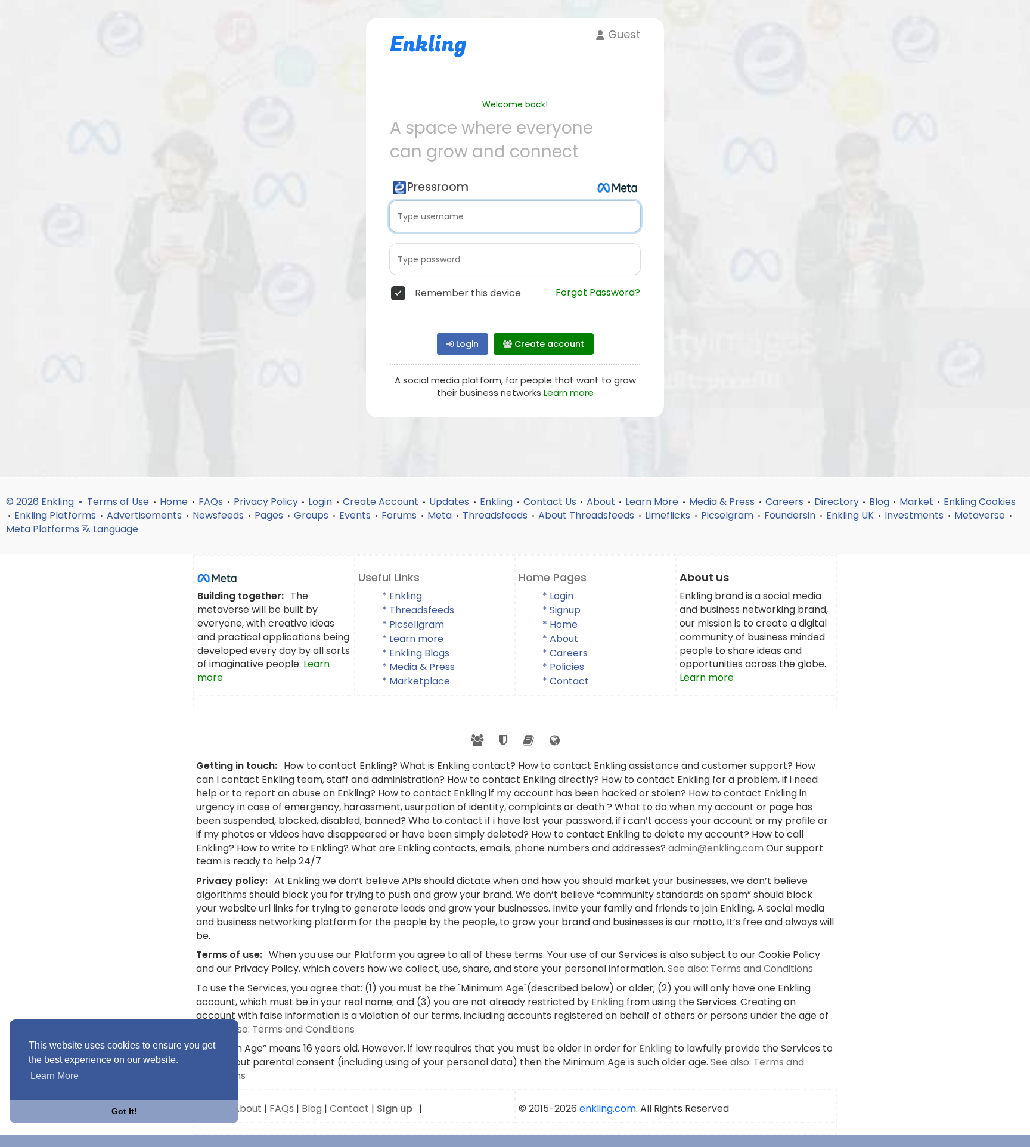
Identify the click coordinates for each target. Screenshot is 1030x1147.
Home (175, 502)
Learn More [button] (54, 1076)
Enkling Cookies (980, 502)
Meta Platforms (44, 529)
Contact (349, 1108)
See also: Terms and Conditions (740, 968)
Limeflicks (669, 515)
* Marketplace (416, 681)
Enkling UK (851, 515)
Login (466, 344)
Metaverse (980, 515)
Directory (836, 502)
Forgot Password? (598, 292)
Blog (879, 502)
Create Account (382, 502)
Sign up (394, 1108)
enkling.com (607, 1108)
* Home (560, 624)
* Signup (561, 610)
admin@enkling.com (717, 848)
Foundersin (791, 515)
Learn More (653, 502)
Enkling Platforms (56, 515)
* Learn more (412, 639)
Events (356, 515)
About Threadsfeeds (587, 515)
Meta (440, 515)
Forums (400, 515)
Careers (785, 502)
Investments (915, 515)
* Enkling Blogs (415, 653)
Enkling (497, 502)
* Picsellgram (413, 624)
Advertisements (145, 515)
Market (916, 502)
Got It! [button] (124, 1111)
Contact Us (549, 502)
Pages (270, 515)
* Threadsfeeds (418, 610)
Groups (312, 515)
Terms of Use (119, 502)
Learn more (569, 392)
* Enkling (402, 596)
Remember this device (468, 293)
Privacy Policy (266, 502)
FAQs (211, 502)
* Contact (565, 681)
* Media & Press (418, 667)
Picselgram (728, 515)
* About (560, 639)
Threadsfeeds (496, 515)
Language (114, 529)
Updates (450, 502)
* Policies (563, 667)
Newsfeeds (219, 515)
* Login (557, 596)
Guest (622, 34)
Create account (548, 344)
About (601, 502)
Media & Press (723, 502)
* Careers (565, 653)
